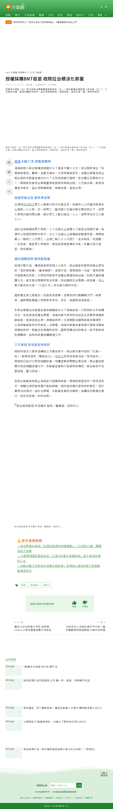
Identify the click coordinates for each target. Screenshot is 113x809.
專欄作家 (89, 798)
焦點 (8, 15)
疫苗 (17, 161)
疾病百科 (59, 798)
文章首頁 (78, 798)
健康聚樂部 (37, 798)
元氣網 (14, 72)
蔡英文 (59, 356)
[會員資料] (101, 7)
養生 (17, 15)
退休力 (80, 15)
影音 (60, 15)
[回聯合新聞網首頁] (8, 7)
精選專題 (49, 798)
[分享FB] (9, 162)
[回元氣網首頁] (18, 6)
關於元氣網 (25, 798)
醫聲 (100, 15)
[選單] (106, 7)
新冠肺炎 (22, 72)
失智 (91, 15)
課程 (69, 15)
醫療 (41, 15)
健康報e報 (42, 785)
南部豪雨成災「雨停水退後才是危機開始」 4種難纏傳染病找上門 (45, 22)
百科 (50, 15)
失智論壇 (29, 15)
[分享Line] (9, 172)
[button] (106, 15)
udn (7, 72)
